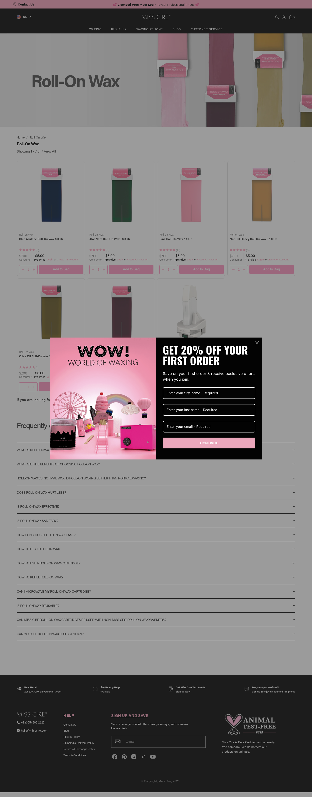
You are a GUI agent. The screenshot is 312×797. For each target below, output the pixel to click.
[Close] (257, 343)
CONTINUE (209, 443)
